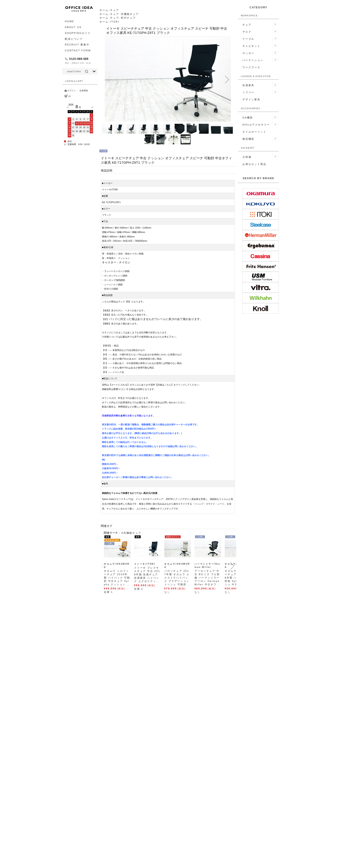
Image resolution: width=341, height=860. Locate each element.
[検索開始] (87, 71)
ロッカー (248, 53)
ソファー (248, 92)
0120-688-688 (78, 59)
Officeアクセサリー (256, 124)
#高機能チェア (131, 532)
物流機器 (248, 138)
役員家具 (248, 85)
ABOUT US (73, 27)
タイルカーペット (254, 131)
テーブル (248, 38)
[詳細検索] (94, 71)
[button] (109, 79)
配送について (74, 38)
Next (92, 107)
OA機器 (247, 117)
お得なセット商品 (254, 164)
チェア (246, 24)
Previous (68, 107)
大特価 (246, 157)
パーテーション (252, 60)
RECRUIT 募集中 (77, 44)
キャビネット (251, 46)
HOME (69, 21)
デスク (246, 31)
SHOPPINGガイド (78, 33)
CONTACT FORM (78, 50)
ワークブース (251, 67)
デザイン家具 (251, 99)
